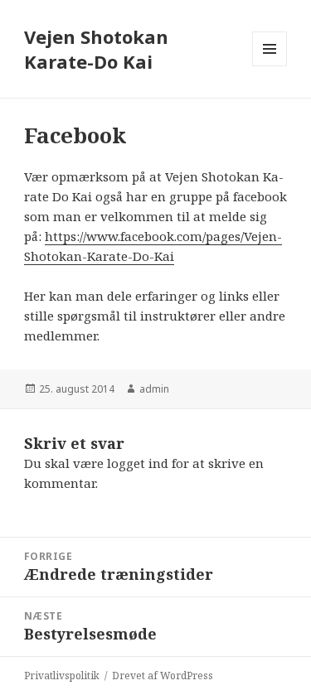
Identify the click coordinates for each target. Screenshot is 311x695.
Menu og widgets (270, 65)
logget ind (137, 463)
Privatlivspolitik (62, 675)
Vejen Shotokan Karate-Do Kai (96, 49)
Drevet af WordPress (162, 675)
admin (154, 389)
